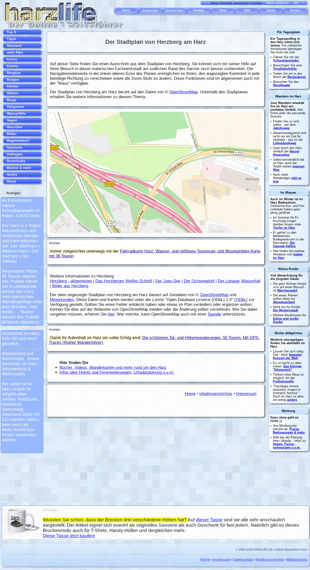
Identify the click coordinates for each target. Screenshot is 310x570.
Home (190, 393)
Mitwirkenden (62, 299)
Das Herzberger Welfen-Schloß (123, 281)
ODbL (241, 299)
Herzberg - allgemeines (71, 281)
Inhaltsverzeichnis (215, 393)
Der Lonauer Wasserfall (239, 281)
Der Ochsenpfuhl (199, 281)
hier (111, 314)
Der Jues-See (167, 281)
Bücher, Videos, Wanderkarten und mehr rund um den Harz (113, 367)
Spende (214, 314)
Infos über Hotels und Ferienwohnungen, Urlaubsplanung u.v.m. (117, 372)
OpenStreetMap (183, 92)
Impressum (246, 393)
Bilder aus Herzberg (70, 286)
